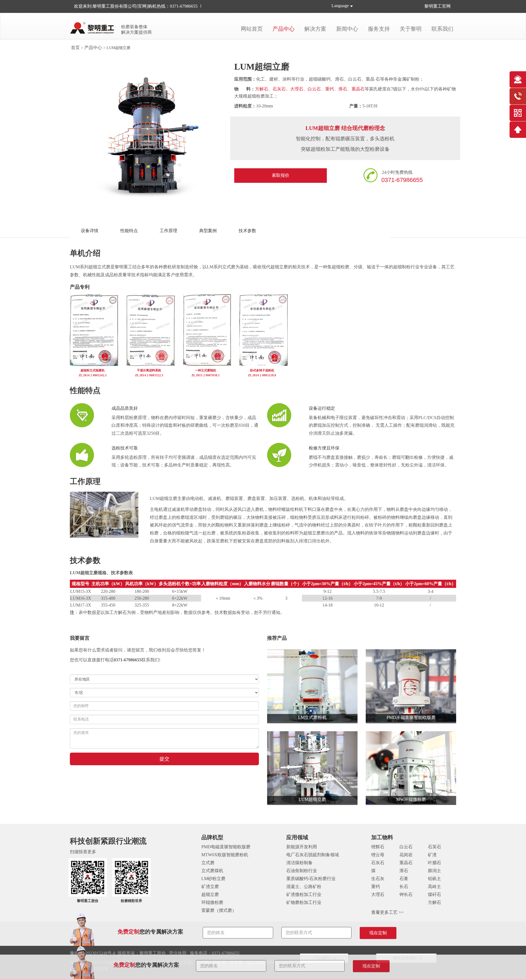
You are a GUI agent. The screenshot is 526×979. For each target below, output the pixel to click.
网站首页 (252, 29)
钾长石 (406, 894)
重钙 (329, 89)
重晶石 (358, 89)
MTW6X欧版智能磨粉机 (224, 854)
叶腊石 (434, 862)
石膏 (403, 878)
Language (340, 5)
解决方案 (315, 29)
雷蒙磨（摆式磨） (218, 910)
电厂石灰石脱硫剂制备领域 (312, 854)
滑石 (342, 89)
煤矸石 (434, 894)
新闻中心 (347, 29)
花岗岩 (406, 854)
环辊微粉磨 (212, 902)
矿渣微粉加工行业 (303, 894)
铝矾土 (434, 878)
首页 (75, 47)
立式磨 (208, 862)
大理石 (296, 89)
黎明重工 (433, 6)
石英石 (434, 846)
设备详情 (89, 230)
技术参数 (247, 230)
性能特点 (129, 230)
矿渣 (432, 854)
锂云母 (377, 854)
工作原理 (168, 230)
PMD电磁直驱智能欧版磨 (225, 846)
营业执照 (178, 953)
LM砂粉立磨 (213, 878)
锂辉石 (377, 846)
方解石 (261, 89)
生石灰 (377, 878)
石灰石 (279, 89)
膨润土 (434, 870)
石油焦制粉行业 (301, 870)
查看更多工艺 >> (387, 912)
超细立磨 (210, 894)
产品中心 (284, 29)
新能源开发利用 (301, 846)
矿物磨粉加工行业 (303, 902)
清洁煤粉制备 (299, 862)
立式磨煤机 (212, 870)
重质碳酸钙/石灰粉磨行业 (311, 878)
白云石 (314, 89)
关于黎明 (411, 29)
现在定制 (371, 966)
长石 (403, 886)
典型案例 (208, 230)
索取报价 (280, 175)
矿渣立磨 (210, 886)
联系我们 (442, 29)
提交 (164, 759)
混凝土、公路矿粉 (303, 886)
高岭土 (434, 886)
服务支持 (379, 29)
